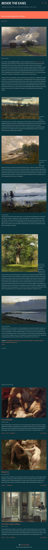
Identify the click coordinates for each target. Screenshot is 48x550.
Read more (43, 433)
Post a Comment (10, 433)
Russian (8, 342)
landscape (30, 340)
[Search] (43, 2)
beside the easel (14, 3)
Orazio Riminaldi (7, 420)
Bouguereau (5, 472)
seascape (12, 342)
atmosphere (9, 340)
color (14, 340)
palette (3, 342)
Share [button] (3, 344)
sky (16, 342)
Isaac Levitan (23, 340)
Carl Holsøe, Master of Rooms (11, 524)
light (34, 340)
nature (41, 340)
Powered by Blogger (24, 544)
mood (37, 340)
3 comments (9, 485)
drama (18, 340)
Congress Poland (39, 61)
